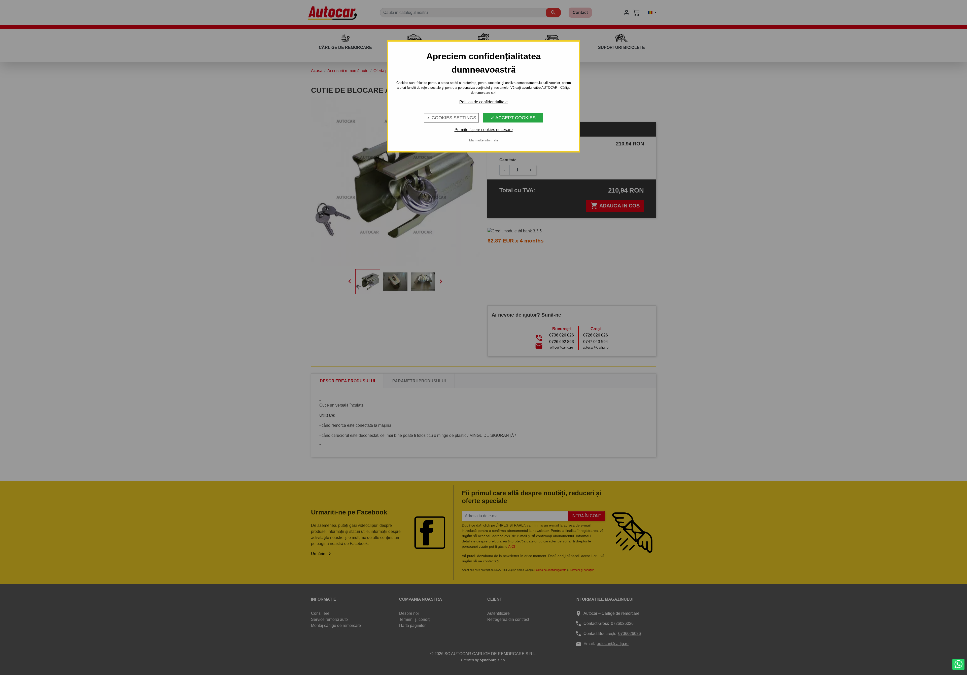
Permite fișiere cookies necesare (484, 130)
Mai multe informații (483, 140)
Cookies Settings (451, 117)
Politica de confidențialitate (483, 102)
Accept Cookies (513, 117)
